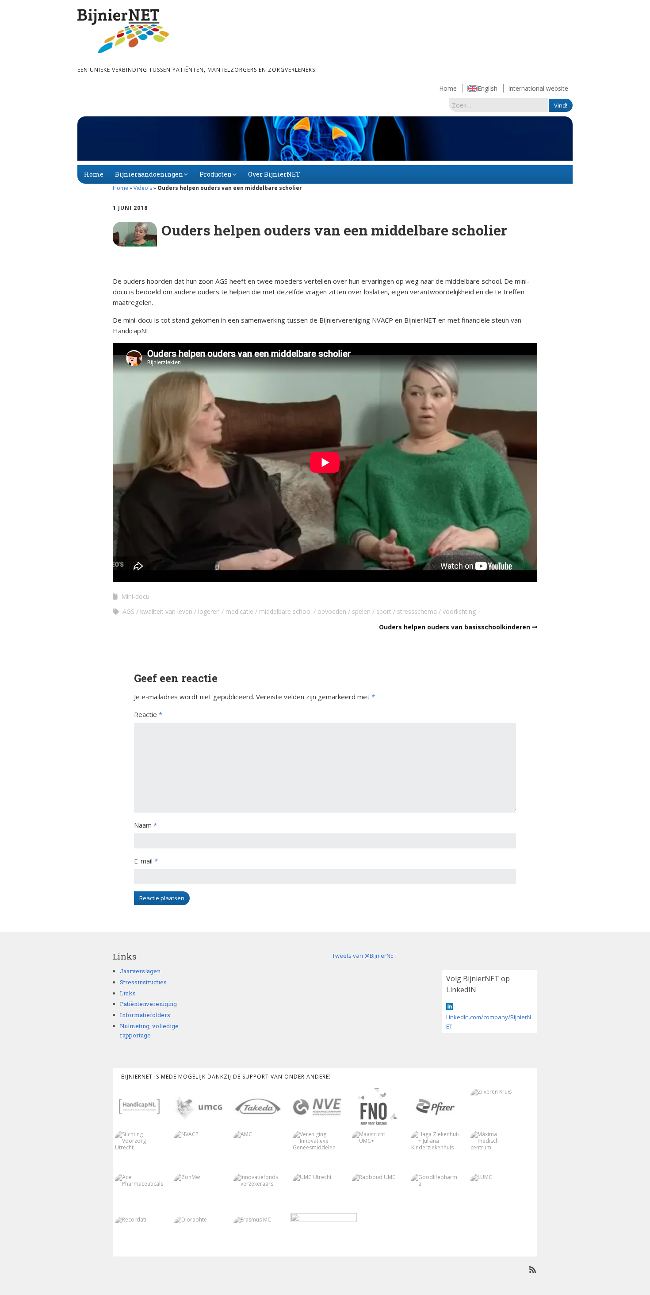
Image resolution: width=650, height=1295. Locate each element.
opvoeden (331, 611)
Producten (215, 174)
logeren (209, 611)
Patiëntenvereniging (148, 1004)
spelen (361, 611)
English (487, 88)
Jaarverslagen (140, 971)
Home (448, 88)
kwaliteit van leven (166, 611)
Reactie (148, 714)
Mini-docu (135, 596)
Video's (143, 188)
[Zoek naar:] (499, 104)
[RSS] (532, 1270)
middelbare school (285, 611)
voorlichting (459, 611)
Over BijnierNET (274, 174)
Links (128, 993)
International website (538, 88)
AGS (128, 611)
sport (383, 611)
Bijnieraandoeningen (149, 174)
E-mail (146, 860)
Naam (145, 825)
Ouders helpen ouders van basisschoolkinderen (454, 627)
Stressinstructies (143, 982)
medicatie (239, 611)
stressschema (417, 611)
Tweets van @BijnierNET (364, 956)
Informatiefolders (145, 1015)
